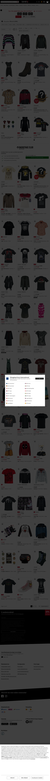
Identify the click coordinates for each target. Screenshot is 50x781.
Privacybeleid (32, 758)
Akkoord (12, 777)
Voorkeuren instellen (37, 778)
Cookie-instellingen (43, 757)
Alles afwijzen (24, 777)
